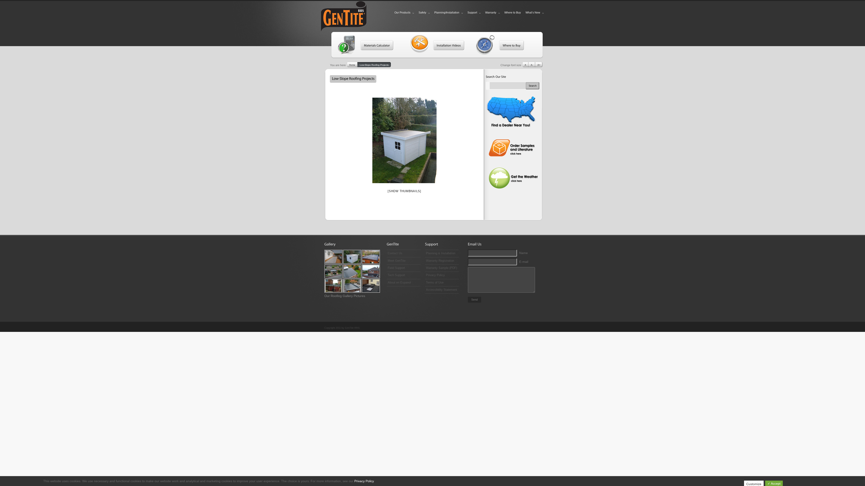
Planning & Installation (440, 253)
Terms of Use (435, 282)
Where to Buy (512, 12)
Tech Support (396, 275)
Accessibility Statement (441, 289)
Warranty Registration (440, 260)
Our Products (402, 12)
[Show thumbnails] (404, 191)
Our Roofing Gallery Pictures (344, 296)
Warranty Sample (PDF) (441, 268)
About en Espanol (399, 282)
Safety (422, 12)
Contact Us (395, 253)
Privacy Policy (435, 275)
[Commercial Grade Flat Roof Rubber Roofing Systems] (346, 17)
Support (472, 12)
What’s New (533, 12)
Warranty (490, 12)
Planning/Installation (446, 12)
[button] (376, 45)
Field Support (396, 268)
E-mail (523, 261)
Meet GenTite (396, 260)
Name (523, 253)
